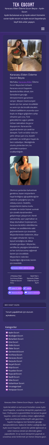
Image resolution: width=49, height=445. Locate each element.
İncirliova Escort (15, 355)
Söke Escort (14, 380)
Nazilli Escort (14, 377)
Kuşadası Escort (15, 370)
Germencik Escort (16, 351)
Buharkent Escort (16, 339)
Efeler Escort (14, 348)
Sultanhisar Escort (16, 383)
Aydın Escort (14, 332)
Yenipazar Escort (16, 389)
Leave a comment (33, 293)
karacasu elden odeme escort (22, 268)
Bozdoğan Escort (16, 336)
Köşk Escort (14, 367)
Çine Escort (13, 342)
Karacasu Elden (25, 82)
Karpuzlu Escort (15, 361)
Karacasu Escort (17, 293)
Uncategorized (15, 386)
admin (29, 288)
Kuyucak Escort (15, 374)
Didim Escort (14, 345)
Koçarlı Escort (14, 364)
